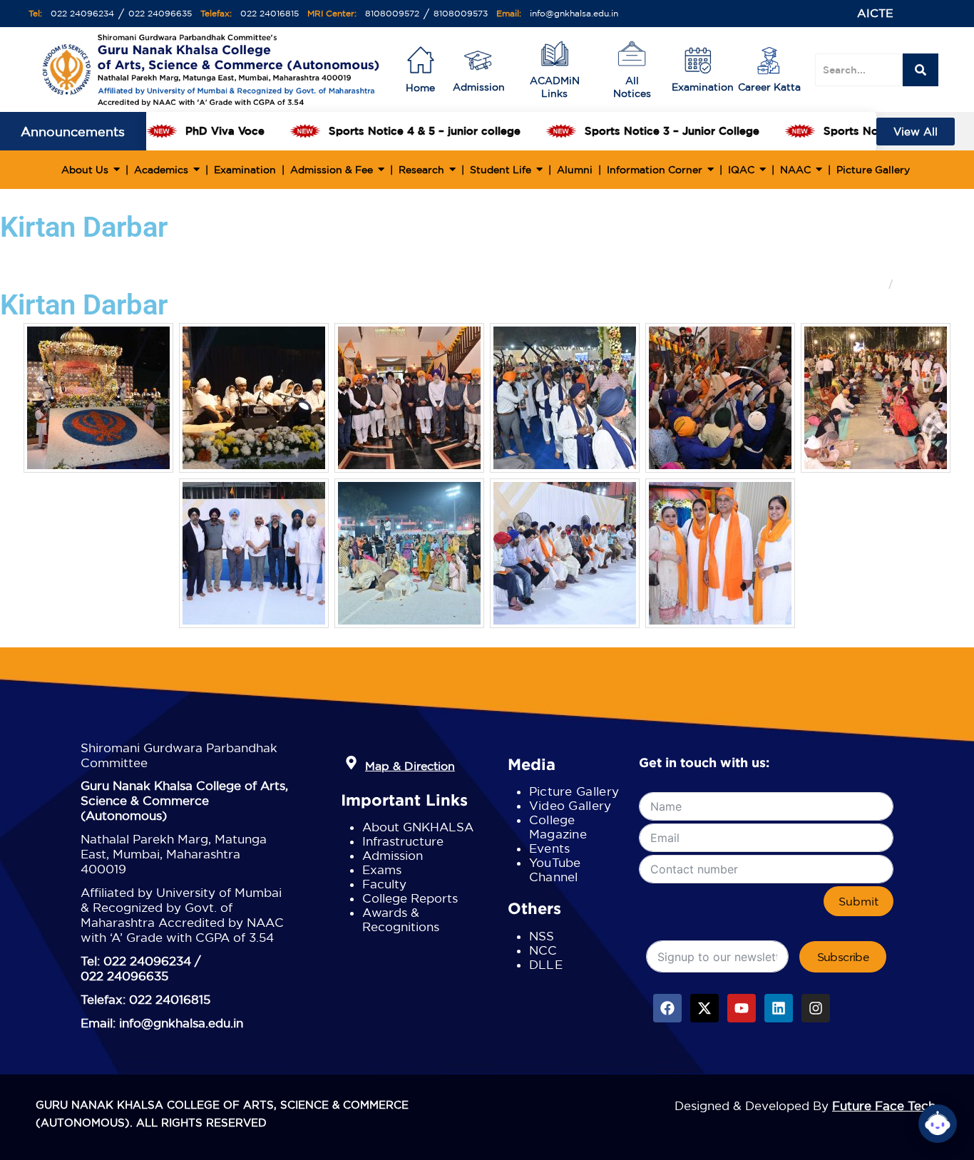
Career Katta (769, 87)
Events (549, 848)
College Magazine (558, 827)
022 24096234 (82, 13)
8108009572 (392, 13)
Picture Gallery (574, 791)
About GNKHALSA (417, 826)
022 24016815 (269, 13)
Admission (479, 87)
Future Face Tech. (885, 1105)
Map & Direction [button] (410, 765)
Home (869, 284)
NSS (542, 936)
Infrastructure (403, 841)
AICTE (875, 12)
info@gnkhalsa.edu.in (574, 13)
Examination (703, 87)
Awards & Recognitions (400, 919)
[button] (351, 763)
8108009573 (461, 13)
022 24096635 (160, 13)
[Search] (920, 69)
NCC (543, 950)
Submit (858, 901)
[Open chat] (937, 1123)
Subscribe (843, 956)
